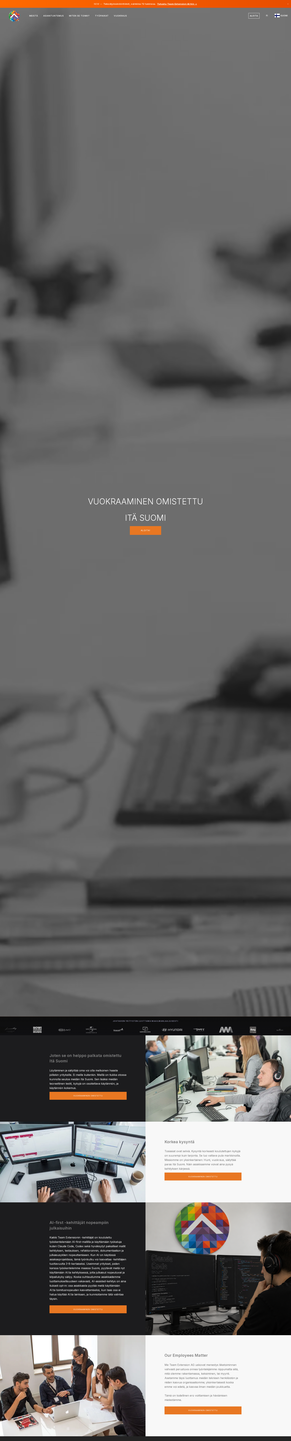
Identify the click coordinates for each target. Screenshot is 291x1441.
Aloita (254, 16)
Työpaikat (102, 15)
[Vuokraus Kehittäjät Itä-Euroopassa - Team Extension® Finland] (16, 16)
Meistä (33, 15)
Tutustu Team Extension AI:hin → (177, 4)
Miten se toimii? (79, 15)
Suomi (284, 15)
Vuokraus (120, 15)
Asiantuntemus (53, 15)
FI (267, 15)
